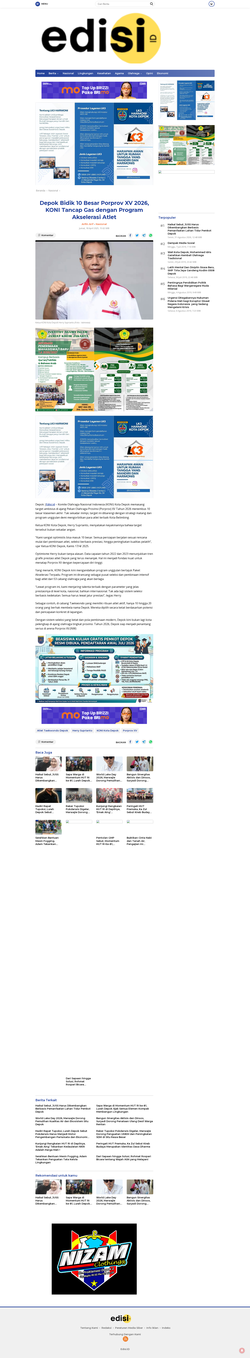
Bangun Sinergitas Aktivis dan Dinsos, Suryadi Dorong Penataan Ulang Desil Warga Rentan (139, 777)
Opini (149, 73)
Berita (52, 73)
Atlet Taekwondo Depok (52, 730)
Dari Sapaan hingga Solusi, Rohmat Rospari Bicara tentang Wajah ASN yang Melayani (78, 1081)
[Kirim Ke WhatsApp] (150, 235)
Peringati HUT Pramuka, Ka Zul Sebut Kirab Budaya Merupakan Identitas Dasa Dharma (140, 809)
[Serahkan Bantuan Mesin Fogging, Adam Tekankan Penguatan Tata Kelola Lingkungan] (48, 827)
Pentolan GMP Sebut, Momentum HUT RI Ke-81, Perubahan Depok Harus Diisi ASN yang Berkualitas (107, 841)
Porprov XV (130, 730)
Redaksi (107, 1327)
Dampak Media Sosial (181, 243)
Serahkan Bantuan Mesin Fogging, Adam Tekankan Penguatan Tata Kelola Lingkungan (47, 841)
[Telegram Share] (143, 235)
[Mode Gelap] (212, 4)
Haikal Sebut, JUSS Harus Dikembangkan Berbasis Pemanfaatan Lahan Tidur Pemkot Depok (48, 777)
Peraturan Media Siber (129, 1327)
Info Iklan (152, 1327)
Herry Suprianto (82, 730)
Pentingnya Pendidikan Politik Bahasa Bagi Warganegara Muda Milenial (188, 285)
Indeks (166, 1327)
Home (41, 73)
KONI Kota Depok (108, 730)
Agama (119, 73)
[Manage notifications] (242, 1350)
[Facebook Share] (130, 235)
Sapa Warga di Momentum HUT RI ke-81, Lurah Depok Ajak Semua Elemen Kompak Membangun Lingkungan (78, 777)
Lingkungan (85, 73)
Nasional (68, 73)
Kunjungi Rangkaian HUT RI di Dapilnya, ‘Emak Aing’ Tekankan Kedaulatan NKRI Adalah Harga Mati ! (109, 809)
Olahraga (133, 73)
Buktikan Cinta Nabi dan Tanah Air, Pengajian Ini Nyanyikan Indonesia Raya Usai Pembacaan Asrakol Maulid (139, 841)
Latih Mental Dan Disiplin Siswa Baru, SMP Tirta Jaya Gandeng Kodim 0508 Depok (191, 270)
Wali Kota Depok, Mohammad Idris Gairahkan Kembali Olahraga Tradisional (189, 255)
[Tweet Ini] (137, 235)
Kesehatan (104, 73)
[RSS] (125, 1339)
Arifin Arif (87, 224)
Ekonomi (162, 73)
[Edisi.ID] (125, 38)
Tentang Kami (89, 1327)
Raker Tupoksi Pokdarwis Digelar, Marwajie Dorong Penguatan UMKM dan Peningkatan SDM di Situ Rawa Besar (77, 809)
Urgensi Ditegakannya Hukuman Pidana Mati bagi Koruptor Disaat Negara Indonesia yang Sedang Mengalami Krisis (189, 302)
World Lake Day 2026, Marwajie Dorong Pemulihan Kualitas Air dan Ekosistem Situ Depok (108, 777)
